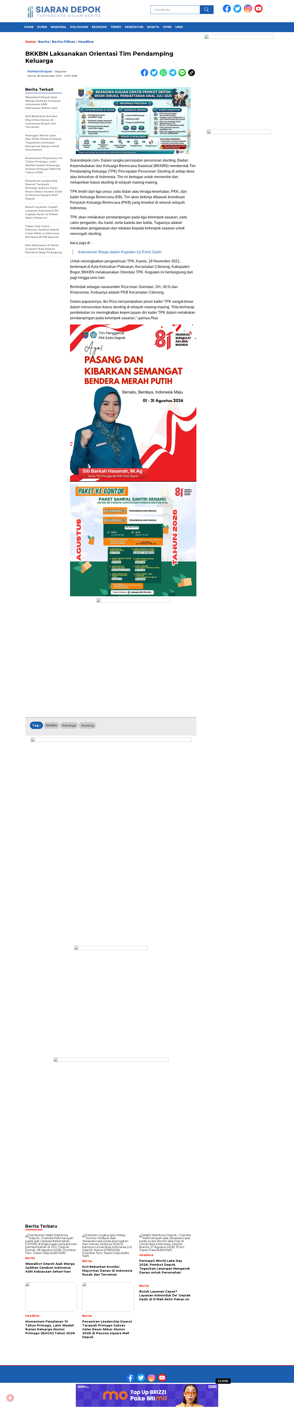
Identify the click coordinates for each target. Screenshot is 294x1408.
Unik (179, 27)
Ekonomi (99, 27)
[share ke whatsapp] (164, 75)
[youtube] (259, 11)
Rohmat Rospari (40, 71)
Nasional (59, 27)
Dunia (42, 27)
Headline (86, 42)
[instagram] (249, 11)
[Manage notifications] (10, 1398)
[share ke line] (183, 75)
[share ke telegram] (173, 75)
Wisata (153, 27)
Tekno (115, 27)
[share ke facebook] (145, 75)
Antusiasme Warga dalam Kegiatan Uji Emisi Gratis (120, 252)
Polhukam (79, 27)
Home (29, 27)
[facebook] (227, 11)
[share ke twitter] (155, 75)
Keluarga (69, 725)
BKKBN (51, 725)
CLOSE (223, 1381)
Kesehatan (134, 27)
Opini (167, 27)
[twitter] (238, 11)
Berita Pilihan (63, 42)
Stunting (87, 725)
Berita (43, 42)
